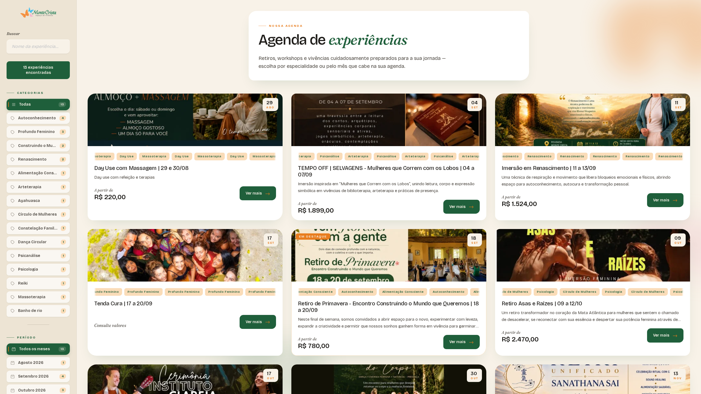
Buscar (13, 33)
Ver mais (254, 193)
